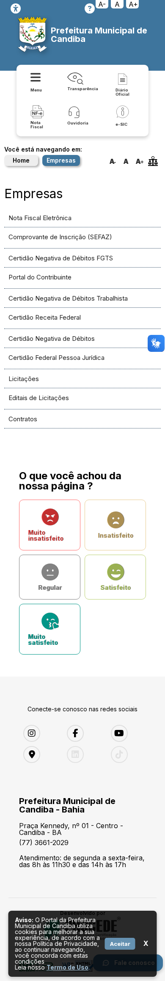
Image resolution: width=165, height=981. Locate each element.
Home (21, 160)
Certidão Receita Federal (44, 317)
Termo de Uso (67, 967)
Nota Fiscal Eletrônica (40, 218)
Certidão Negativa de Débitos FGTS (60, 258)
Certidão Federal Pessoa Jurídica (56, 358)
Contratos (22, 419)
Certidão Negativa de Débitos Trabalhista (68, 298)
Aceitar (120, 943)
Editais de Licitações (38, 398)
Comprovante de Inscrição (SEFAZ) (60, 237)
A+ (133, 4)
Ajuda (89, 8)
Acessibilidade (15, 8)
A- (102, 4)
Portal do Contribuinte (40, 277)
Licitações (23, 379)
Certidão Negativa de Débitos (51, 338)
